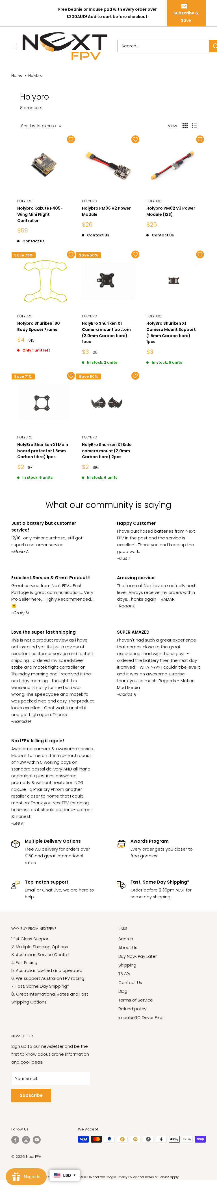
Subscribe (31, 1095)
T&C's (124, 974)
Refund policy (132, 1009)
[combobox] (163, 46)
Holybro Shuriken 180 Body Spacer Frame (38, 326)
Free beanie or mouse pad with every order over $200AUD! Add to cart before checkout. (107, 12)
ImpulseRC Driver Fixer (141, 1017)
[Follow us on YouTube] (37, 1140)
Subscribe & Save (185, 16)
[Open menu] (14, 46)
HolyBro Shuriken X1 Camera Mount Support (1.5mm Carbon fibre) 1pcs (171, 332)
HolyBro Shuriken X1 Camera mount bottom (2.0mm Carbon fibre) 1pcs (106, 332)
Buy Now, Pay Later (137, 956)
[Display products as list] (194, 125)
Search (125, 939)
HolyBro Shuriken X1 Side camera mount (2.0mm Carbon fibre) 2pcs (107, 451)
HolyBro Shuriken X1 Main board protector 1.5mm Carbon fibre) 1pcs (42, 451)
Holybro (89, 201)
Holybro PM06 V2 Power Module (106, 211)
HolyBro (24, 201)
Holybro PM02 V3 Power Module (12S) (170, 211)
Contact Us (130, 982)
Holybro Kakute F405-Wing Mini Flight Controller (40, 214)
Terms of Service (135, 1000)
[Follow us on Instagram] (26, 1140)
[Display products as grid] (185, 125)
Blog (122, 991)
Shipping (127, 965)
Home (17, 75)
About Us (127, 947)
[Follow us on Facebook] (15, 1140)
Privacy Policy (127, 1177)
